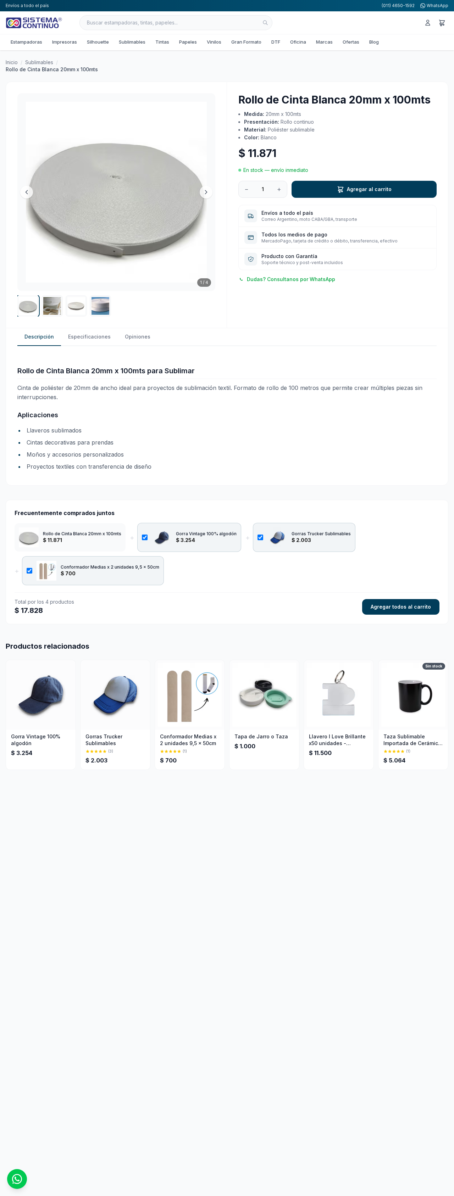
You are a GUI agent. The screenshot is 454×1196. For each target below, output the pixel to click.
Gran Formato (246, 42)
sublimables (39, 62)
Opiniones (137, 337)
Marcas (324, 42)
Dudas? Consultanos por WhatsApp (291, 279)
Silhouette (98, 42)
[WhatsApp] (17, 1179)
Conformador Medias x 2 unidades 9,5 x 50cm (110, 567)
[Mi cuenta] (427, 22)
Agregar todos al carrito (401, 607)
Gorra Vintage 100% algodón (206, 533)
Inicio (12, 62)
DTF (275, 42)
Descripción (39, 337)
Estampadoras (26, 42)
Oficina (298, 42)
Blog (374, 42)
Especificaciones (89, 337)
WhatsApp (437, 5)
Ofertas (351, 42)
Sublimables (132, 42)
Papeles (188, 42)
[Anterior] (26, 192)
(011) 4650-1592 (398, 5)
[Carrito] (442, 22)
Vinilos (214, 42)
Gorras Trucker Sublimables (321, 533)
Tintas (162, 42)
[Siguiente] (206, 192)
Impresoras (64, 42)
